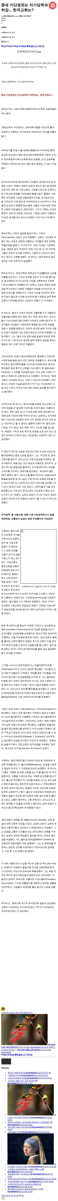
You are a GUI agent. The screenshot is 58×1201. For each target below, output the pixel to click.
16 (22, 1195)
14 (17, 1195)
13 (15, 1195)
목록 (6, 1061)
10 (7, 1195)
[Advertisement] (29, 978)
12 (12, 1195)
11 (10, 1195)
